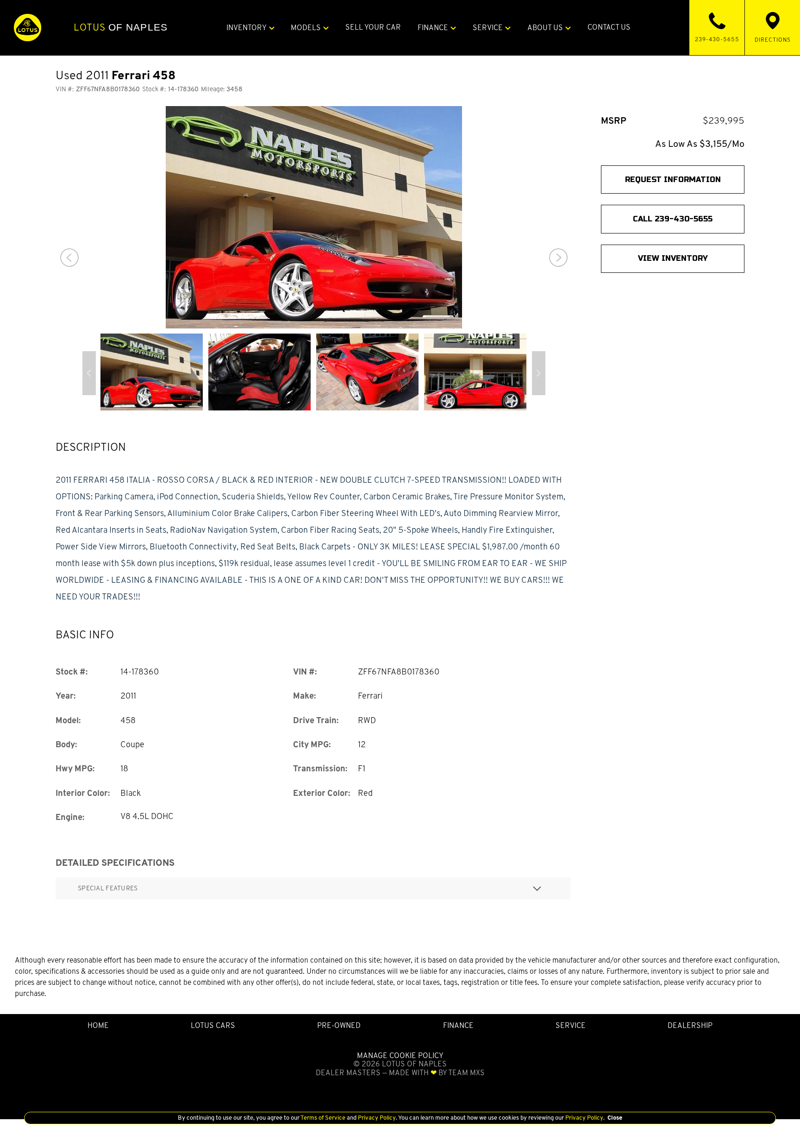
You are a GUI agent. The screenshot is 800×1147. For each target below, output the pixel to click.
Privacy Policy (376, 1118)
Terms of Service (323, 1118)
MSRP (613, 120)
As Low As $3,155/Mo (699, 144)
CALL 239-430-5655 (672, 218)
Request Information (673, 179)
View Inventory (673, 258)
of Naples (121, 27)
